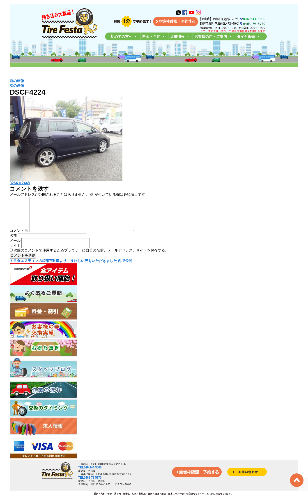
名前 (13, 236)
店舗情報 (177, 36)
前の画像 (17, 81)
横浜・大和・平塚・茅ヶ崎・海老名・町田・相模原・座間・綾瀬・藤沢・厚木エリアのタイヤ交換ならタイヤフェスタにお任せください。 (164, 493)
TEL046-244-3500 (89, 467)
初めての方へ (121, 36)
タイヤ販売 (246, 36)
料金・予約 (151, 36)
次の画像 (17, 85)
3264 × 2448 (20, 183)
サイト (15, 245)
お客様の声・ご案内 (211, 36)
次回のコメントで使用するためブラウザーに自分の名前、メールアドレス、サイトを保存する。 (91, 250)
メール (15, 240)
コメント (19, 231)
